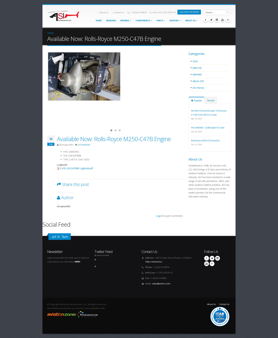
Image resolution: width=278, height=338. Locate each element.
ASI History (198, 87)
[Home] (63, 15)
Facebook (205, 19)
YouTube (222, 19)
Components (143, 20)
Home (99, 20)
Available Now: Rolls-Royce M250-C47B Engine (114, 139)
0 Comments (84, 144)
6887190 (197, 67)
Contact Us (119, 12)
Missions (111, 20)
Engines (124, 20)
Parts (160, 20)
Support (174, 20)
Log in (159, 215)
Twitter (211, 19)
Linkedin (216, 19)
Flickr (228, 19)
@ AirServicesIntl (101, 255)
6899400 (197, 74)
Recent (210, 100)
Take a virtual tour (153, 261)
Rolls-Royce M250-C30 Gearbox (205, 140)
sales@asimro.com (161, 283)
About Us (104, 12)
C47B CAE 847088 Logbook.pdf (76, 168)
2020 (195, 61)
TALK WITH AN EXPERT (189, 12)
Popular (197, 100)
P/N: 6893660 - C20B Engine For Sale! (207, 127)
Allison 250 (198, 81)
